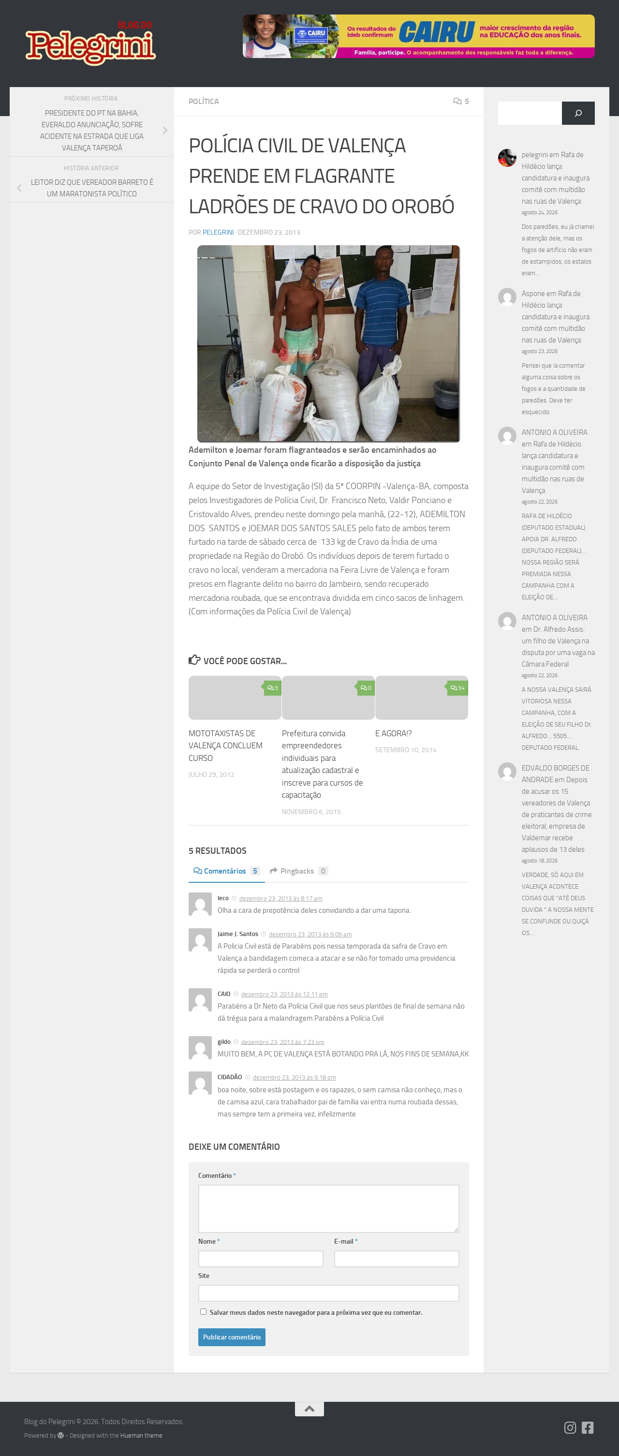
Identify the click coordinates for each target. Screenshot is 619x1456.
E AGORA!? (393, 733)
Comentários (230, 871)
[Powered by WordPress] (61, 1435)
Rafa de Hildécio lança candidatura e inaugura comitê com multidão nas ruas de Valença (556, 178)
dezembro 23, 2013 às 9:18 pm (294, 1077)
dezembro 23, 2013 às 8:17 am (281, 898)
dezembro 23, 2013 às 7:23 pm (282, 1041)
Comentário (217, 1176)
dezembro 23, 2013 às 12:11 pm (284, 994)
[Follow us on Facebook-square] (588, 1428)
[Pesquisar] (578, 113)
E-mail (346, 1241)
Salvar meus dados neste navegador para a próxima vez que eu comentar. (316, 1312)
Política (204, 101)
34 (461, 687)
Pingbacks (302, 871)
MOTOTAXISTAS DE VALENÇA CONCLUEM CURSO (226, 745)
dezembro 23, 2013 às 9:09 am (310, 934)
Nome (209, 1241)
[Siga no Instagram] (570, 1428)
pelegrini (218, 232)
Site (203, 1276)
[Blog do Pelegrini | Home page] (90, 43)
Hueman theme (141, 1435)
